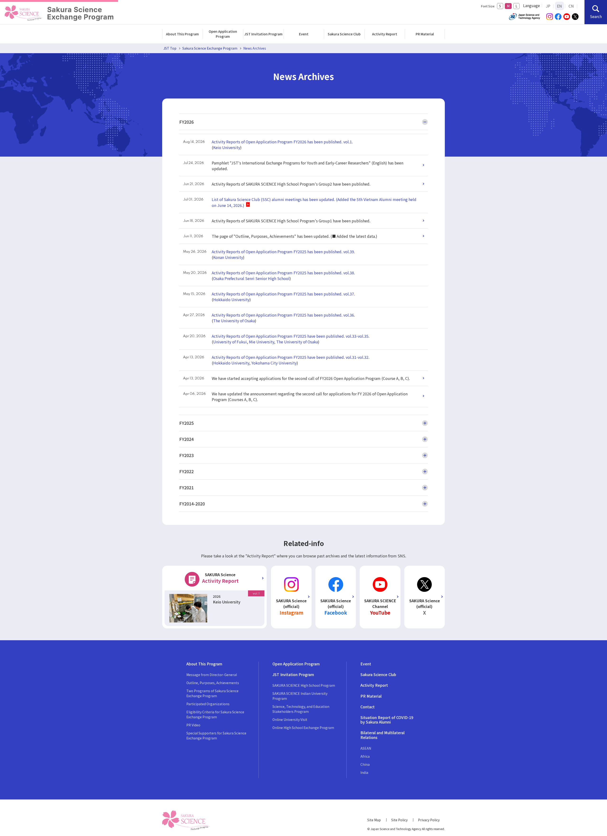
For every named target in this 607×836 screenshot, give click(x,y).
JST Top (169, 48)
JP (548, 6)
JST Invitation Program (263, 34)
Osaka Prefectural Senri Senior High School (251, 278)
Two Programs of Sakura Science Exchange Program (212, 693)
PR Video (193, 725)
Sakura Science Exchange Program (209, 48)
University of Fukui (230, 342)
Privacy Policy (429, 819)
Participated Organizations (208, 703)
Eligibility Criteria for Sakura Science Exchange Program (215, 714)
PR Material (425, 34)
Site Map (374, 819)
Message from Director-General (211, 674)
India (364, 772)
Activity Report (384, 34)
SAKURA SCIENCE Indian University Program (299, 696)
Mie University (261, 342)
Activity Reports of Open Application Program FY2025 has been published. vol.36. (283, 315)
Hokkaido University (231, 299)
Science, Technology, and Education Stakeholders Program (300, 709)
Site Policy (399, 819)
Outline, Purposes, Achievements (212, 682)
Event (303, 34)
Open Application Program (223, 34)
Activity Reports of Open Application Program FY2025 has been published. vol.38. (283, 273)
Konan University (228, 257)
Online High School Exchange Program (303, 727)
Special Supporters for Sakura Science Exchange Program (216, 735)
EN (559, 6)
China (365, 764)
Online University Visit (289, 719)
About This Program (182, 34)
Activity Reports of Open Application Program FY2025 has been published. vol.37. (283, 294)
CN (571, 6)
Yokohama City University (274, 363)
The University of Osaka (234, 320)
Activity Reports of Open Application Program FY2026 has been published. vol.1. (282, 142)
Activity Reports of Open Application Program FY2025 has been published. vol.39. (283, 251)
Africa (365, 756)
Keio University (226, 147)
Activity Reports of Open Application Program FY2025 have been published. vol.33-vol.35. (290, 336)
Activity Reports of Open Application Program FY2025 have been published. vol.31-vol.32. (290, 357)
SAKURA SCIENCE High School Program (303, 685)
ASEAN (365, 748)
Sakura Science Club (344, 34)
